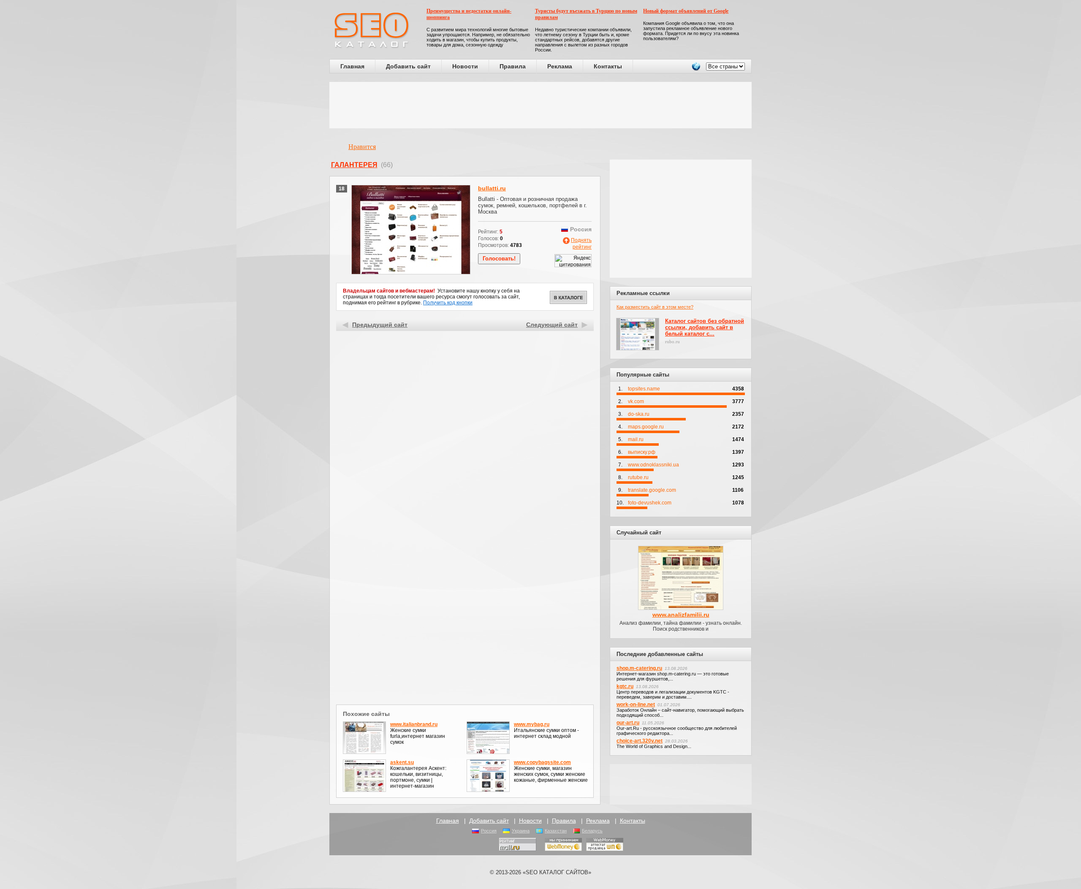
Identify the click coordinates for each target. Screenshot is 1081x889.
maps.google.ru (646, 427)
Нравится (362, 146)
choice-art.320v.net (640, 741)
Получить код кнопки (448, 303)
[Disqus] (465, 592)
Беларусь (592, 830)
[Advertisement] (540, 105)
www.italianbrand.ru (413, 724)
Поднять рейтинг (581, 243)
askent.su (402, 762)
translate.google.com (652, 490)
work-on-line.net (636, 704)
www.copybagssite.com (542, 762)
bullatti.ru (492, 188)
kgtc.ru (625, 686)
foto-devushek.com (649, 503)
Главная (352, 66)
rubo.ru (672, 341)
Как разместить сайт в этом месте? (655, 306)
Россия (489, 830)
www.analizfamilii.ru (680, 614)
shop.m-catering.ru (639, 668)
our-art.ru (628, 723)
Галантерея (354, 164)
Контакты (608, 66)
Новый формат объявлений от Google (685, 11)
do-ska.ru (638, 414)
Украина (521, 830)
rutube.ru (638, 477)
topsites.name (644, 389)
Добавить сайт (408, 66)
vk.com (636, 401)
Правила (513, 66)
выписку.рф (641, 452)
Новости (465, 66)
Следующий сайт (552, 324)
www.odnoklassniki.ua (653, 465)
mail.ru (636, 439)
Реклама (559, 66)
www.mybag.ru (531, 724)
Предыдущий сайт (379, 324)
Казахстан (556, 830)
